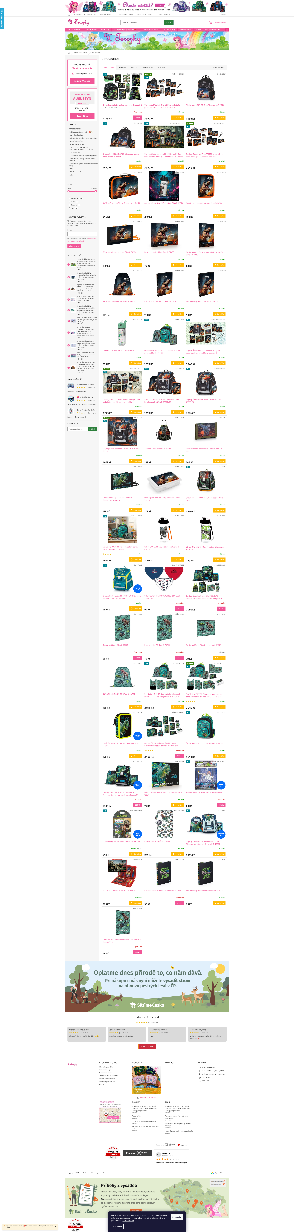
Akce (74, 202)
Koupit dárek (82, 116)
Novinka (75, 205)
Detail (137, 117)
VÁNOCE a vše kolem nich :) (78, 172)
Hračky (71, 169)
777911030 (205, 1081)
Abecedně (161, 67)
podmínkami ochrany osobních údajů (81, 240)
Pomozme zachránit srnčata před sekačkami (176, 1117)
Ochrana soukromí (164, 15)
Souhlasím (176, 1217)
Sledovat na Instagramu (148, 1097)
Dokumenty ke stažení (107, 1082)
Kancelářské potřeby (76, 141)
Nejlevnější (122, 67)
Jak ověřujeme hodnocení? (108, 1076)
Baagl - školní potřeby (76, 135)
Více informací (128, 1220)
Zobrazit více (147, 1046)
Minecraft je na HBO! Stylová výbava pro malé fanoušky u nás (146, 1128)
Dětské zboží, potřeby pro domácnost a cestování (82, 160)
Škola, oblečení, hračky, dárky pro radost (83, 138)
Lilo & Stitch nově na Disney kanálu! (144, 1121)
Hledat (169, 22)
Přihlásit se (74, 246)
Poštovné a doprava (144, 15)
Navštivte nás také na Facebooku (213, 1074)
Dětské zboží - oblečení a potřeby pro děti (83, 155)
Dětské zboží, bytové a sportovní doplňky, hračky (83, 165)
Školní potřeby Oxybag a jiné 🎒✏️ (81, 132)
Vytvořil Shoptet (221, 1173)
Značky (71, 175)
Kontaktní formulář (82, 81)
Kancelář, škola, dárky (76, 144)
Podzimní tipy (137, 1116)
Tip (74, 208)
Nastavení (117, 1226)
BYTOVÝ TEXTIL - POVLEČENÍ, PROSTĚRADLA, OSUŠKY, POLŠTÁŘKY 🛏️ (82, 148)
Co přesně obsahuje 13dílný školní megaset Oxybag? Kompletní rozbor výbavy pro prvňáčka (144, 1108)
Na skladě (76, 198)
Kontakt (102, 1084)
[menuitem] (74, 29)
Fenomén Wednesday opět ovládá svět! (179, 1131)
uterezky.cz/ (206, 1077)
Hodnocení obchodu (147, 1017)
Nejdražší (134, 67)
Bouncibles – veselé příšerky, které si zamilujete (178, 1125)
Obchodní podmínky (126, 15)
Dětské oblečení (74, 152)
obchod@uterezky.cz (209, 1067)
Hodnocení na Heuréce (107, 1079)
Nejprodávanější (147, 67)
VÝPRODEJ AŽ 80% (75, 129)
